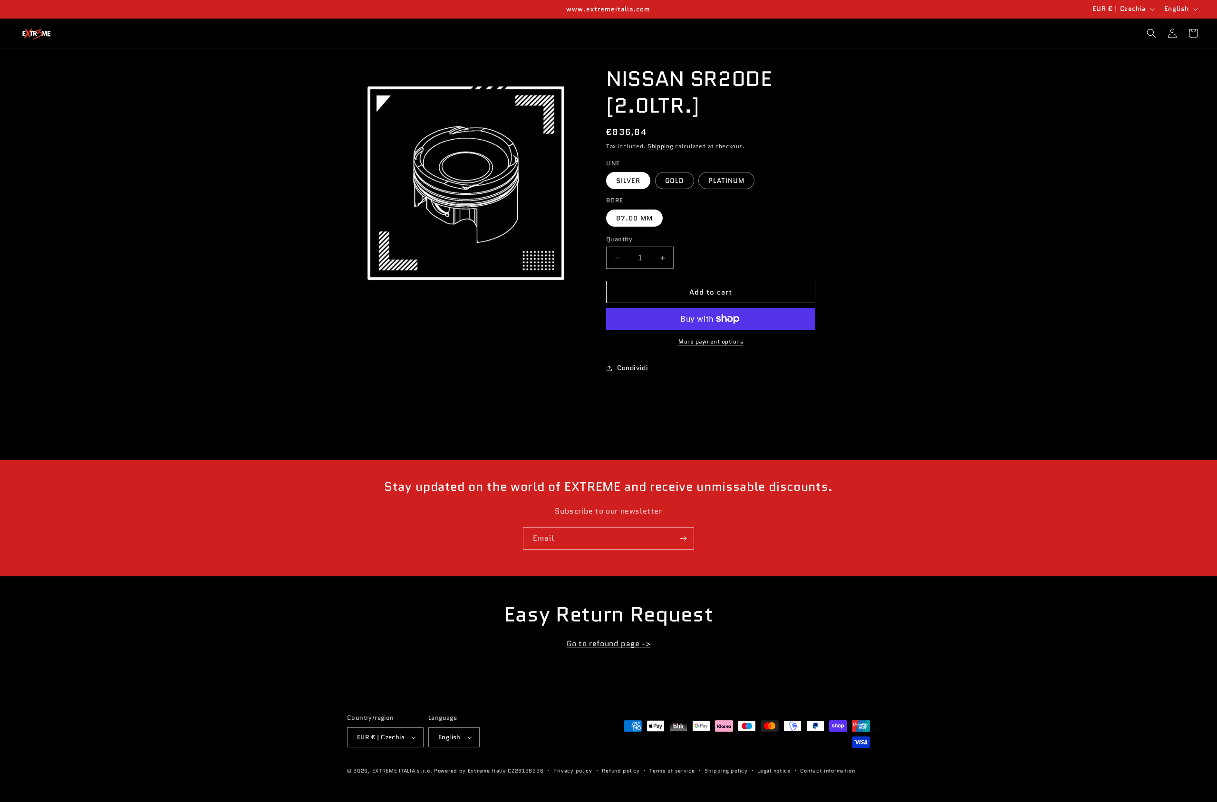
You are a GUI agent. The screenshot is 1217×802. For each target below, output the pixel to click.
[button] (1151, 33)
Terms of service (672, 770)
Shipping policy (726, 770)
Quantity (619, 239)
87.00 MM (634, 218)
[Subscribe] (683, 538)
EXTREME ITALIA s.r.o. (402, 770)
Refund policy (620, 770)
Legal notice (773, 770)
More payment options (710, 341)
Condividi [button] (632, 367)
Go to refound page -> (609, 643)
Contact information (827, 770)
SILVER (628, 180)
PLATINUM (726, 180)
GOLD (674, 180)
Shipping (660, 146)
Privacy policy (572, 770)
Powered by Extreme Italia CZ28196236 (488, 770)
